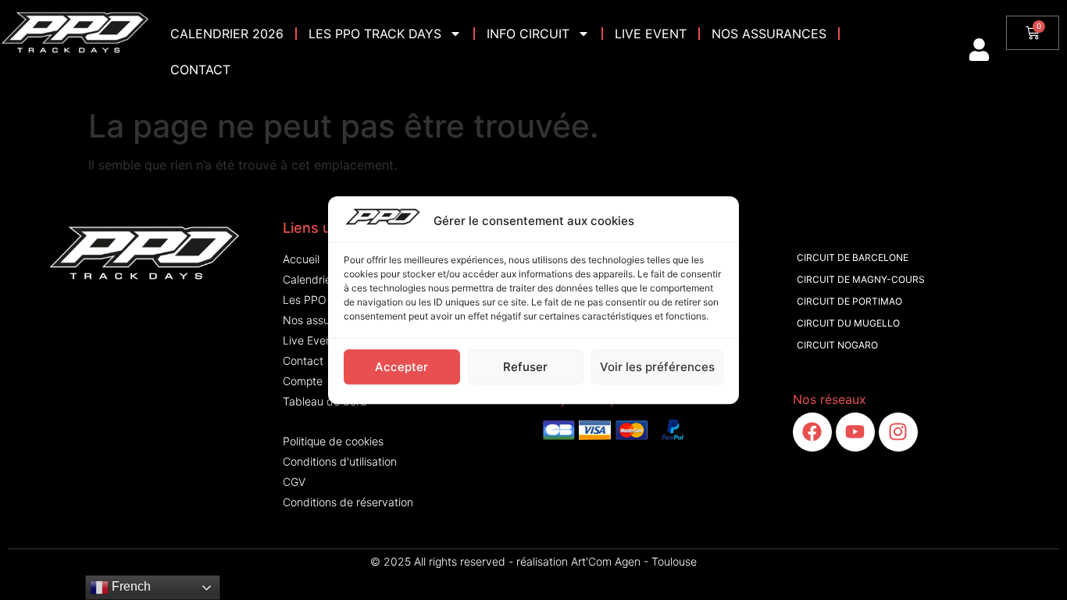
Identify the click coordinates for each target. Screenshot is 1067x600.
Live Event (651, 33)
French (130, 586)
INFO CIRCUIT (528, 33)
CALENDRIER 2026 (227, 33)
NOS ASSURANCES (769, 33)
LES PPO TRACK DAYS (375, 33)
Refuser (525, 366)
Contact (200, 69)
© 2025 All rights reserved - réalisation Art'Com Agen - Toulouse (533, 561)
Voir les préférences (657, 366)
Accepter (401, 366)
